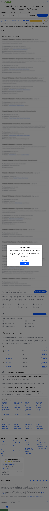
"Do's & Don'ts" (15, 255)
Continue (24, 263)
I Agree (25, 260)
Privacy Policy (29, 250)
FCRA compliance (29, 253)
